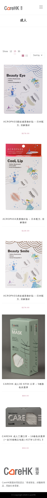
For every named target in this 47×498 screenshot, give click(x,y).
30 (19, 51)
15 (15, 51)
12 (11, 51)
